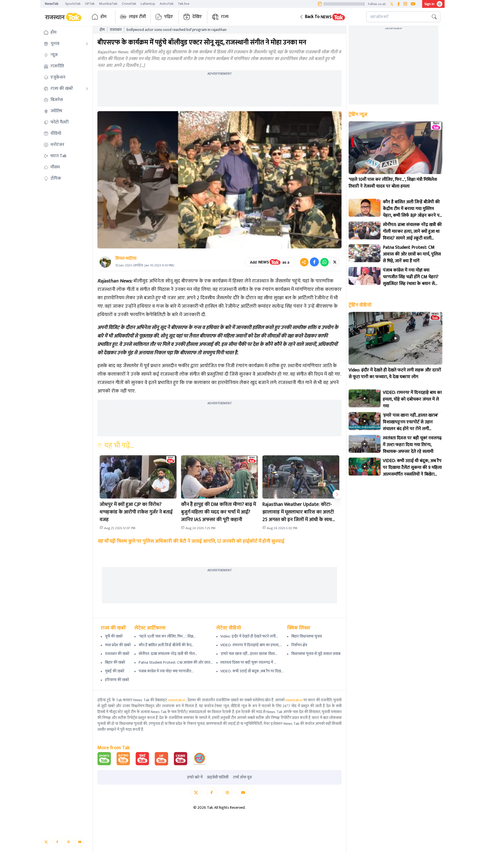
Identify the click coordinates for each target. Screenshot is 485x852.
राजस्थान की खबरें (117, 653)
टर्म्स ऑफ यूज (242, 777)
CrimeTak (129, 4)
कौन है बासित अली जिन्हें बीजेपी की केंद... (166, 645)
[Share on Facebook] (314, 261)
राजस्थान (116, 30)
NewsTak (51, 4)
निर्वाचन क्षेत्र (299, 645)
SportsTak (73, 4)
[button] (328, 16)
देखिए (197, 16)
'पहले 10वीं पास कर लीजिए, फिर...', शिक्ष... (167, 636)
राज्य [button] (224, 16)
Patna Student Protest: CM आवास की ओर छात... (176, 662)
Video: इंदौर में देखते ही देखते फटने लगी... (249, 636)
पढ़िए (168, 16)
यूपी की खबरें (114, 636)
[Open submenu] (87, 43)
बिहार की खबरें (115, 662)
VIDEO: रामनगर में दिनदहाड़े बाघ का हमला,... (251, 645)
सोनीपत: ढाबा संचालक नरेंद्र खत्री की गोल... (168, 653)
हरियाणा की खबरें (117, 680)
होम (103, 16)
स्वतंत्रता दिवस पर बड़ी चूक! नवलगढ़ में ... (248, 662)
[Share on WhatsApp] (324, 261)
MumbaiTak (108, 4)
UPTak (90, 4)
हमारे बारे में (195, 777)
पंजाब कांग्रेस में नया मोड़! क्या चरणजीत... (166, 671)
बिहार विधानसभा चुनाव (306, 636)
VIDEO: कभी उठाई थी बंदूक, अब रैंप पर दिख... (251, 671)
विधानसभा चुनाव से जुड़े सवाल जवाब (315, 653)
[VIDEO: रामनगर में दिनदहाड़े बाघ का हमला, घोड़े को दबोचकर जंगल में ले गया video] (365, 398)
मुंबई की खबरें (114, 671)
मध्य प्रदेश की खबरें (118, 645)
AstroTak (166, 4)
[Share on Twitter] (334, 261)
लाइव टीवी (137, 16)
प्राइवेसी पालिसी (217, 777)
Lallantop (148, 4)
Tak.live (183, 4)
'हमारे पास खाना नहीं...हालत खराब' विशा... (248, 653)
